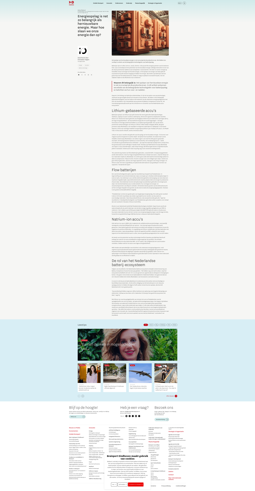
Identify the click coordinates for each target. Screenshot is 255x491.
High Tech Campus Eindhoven (115, 451)
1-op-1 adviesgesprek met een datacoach (137, 435)
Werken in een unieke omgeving (76, 473)
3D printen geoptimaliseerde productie (117, 427)
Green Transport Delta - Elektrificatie (97, 452)
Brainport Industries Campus (115, 449)
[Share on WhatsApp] (91, 75)
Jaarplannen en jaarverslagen (174, 466)
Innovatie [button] (109, 3)
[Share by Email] (88, 75)
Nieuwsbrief (151, 435)
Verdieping (162, 324)
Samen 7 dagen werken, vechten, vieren (77, 447)
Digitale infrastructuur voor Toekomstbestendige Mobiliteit (95, 457)
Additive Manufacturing (95, 478)
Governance (151, 473)
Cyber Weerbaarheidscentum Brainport (137, 439)
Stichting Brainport (172, 462)
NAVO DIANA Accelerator (94, 476)
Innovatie (92, 428)
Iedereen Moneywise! (73, 449)
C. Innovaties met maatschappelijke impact (176, 428)
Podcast (174, 324)
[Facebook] (126, 416)
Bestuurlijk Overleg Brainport (174, 449)
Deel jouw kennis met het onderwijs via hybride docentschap (77, 478)
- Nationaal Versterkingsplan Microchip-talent (177, 456)
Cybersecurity (132, 437)
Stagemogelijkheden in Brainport (76, 464)
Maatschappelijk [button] (140, 3)
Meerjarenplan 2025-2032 (173, 436)
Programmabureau (153, 452)
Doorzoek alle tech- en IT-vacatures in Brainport (77, 471)
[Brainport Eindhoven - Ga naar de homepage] (71, 3)
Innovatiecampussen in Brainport (115, 445)
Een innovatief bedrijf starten (135, 450)
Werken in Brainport (74, 468)
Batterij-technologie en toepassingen (97, 434)
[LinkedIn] (133, 416)
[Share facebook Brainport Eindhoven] (79, 75)
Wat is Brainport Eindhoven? (76, 437)
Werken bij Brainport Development (175, 461)
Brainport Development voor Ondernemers (136, 447)
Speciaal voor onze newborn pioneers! (77, 452)
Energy (91, 431)
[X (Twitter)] (139, 416)
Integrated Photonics (114, 436)
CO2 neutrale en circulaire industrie (96, 438)
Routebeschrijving (160, 419)
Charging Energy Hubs (93, 459)
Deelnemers (151, 465)
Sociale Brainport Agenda (154, 448)
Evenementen (73, 431)
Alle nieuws (170, 396)
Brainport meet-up (133, 427)
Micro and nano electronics (116, 439)
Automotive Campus (113, 448)
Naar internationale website (174, 478)
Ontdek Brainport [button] (98, 3)
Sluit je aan (151, 466)
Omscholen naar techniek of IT (75, 475)
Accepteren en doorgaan (135, 484)
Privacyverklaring (166, 486)
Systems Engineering (114, 442)
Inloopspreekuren (152, 458)
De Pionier (151, 431)
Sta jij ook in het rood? (73, 451)
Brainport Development (174, 459)
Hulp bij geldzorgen (154, 455)
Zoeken (170, 471)
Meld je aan (73, 416)
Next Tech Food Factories (94, 464)
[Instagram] (130, 416)
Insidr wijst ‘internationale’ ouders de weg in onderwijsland (157, 438)
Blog (157, 324)
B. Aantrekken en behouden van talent (157, 479)
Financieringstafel (132, 431)
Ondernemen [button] (119, 3)
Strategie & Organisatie (176, 431)
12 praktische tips (152, 456)
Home (79, 10)
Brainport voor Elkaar (154, 445)
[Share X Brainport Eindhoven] (82, 75)
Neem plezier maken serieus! (75, 460)
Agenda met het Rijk (173, 444)
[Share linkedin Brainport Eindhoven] (85, 75)
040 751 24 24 (127, 413)
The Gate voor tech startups (134, 451)
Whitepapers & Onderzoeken (155, 433)
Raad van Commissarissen (174, 464)
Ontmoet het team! (93, 443)
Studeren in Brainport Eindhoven (76, 462)
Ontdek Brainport (74, 434)
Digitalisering (132, 433)
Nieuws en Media (74, 428)
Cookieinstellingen (181, 486)
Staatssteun (151, 474)
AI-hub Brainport (112, 432)
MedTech (91, 466)
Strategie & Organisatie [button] (155, 3)
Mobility (91, 446)
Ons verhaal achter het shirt (75, 454)
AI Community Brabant (113, 434)
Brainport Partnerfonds (155, 463)
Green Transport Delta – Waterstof (96, 454)
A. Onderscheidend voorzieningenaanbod (153, 477)
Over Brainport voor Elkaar (154, 447)
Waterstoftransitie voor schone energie (97, 436)
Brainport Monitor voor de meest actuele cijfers (177, 441)
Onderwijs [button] (129, 3)
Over (113, 484)
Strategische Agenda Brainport (175, 446)
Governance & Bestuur (153, 468)
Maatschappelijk (154, 442)
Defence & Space (93, 471)
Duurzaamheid (132, 442)
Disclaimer (153, 486)
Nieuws (83, 10)
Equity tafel (131, 429)
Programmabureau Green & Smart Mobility (96, 448)
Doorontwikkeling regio (74, 441)
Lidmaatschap (152, 450)
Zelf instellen (122, 484)
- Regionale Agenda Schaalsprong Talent (177, 448)
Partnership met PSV (74, 443)
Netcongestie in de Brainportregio (136, 443)
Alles (146, 324)
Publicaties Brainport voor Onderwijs (155, 428)
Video (169, 324)
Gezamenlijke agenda (73, 439)
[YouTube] (136, 416)
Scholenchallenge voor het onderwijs (77, 445)
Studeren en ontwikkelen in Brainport (76, 458)
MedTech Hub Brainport (94, 468)
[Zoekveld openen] (184, 3)
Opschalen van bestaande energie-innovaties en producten (96, 441)
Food (90, 462)
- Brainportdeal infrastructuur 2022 (175, 451)
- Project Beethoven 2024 (173, 453)
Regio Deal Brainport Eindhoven (157, 471)
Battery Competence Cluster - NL (96, 451)
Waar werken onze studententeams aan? (77, 466)
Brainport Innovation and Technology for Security (97, 474)
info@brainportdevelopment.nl (132, 411)
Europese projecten (173, 469)
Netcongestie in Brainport (94, 433)
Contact (171, 475)
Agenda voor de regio (174, 434)
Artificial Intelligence (114, 430)
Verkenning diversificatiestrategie (175, 438)
